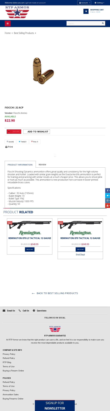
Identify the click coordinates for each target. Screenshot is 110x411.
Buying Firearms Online (13, 399)
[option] (29, 236)
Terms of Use (8, 366)
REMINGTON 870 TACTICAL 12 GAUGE (80, 238)
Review (42, 164)
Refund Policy (9, 358)
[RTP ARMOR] (55, 329)
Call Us (25, 310)
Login (26, 2)
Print (10, 146)
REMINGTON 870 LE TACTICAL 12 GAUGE (29, 238)
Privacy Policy (9, 354)
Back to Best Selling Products (57, 293)
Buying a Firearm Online (13, 371)
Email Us (11, 310)
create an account (38, 2)
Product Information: (20, 164)
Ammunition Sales (11, 394)
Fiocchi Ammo (20, 113)
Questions (41, 310)
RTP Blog (7, 362)
